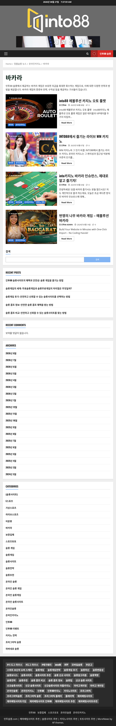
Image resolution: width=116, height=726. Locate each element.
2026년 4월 (11, 380)
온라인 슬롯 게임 (14, 588)
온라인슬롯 (11, 608)
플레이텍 (69, 696)
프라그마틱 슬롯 (13, 642)
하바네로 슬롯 (12, 648)
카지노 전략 (40, 202)
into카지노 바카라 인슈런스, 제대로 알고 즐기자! (31, 189)
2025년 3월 (11, 467)
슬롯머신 (85, 670)
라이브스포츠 (12, 514)
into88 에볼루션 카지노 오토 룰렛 (31, 111)
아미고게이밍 (80, 685)
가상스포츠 (11, 507)
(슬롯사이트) (12, 494)
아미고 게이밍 (97, 685)
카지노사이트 (70, 690)
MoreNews (103, 718)
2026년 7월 (11, 360)
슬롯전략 (10, 568)
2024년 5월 (11, 474)
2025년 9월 (11, 427)
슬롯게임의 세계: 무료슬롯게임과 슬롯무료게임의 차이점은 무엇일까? (39, 288)
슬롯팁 (69, 680)
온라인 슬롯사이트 (14, 601)
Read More (67, 122)
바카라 (11, 125)
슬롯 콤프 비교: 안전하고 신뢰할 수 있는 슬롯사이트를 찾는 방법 (36, 312)
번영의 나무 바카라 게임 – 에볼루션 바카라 (31, 227)
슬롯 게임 (10, 548)
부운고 (89, 664)
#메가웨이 (46, 664)
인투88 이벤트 (12, 628)
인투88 (63, 105)
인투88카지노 (54, 690)
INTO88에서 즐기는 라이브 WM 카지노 (31, 149)
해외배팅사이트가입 (16, 701)
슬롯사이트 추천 (43, 675)
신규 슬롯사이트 (33, 685)
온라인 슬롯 (11, 581)
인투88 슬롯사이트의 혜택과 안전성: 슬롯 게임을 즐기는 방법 (34, 280)
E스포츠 (9, 501)
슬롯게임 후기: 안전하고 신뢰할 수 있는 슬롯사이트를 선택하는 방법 (38, 296)
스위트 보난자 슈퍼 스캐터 (19, 670)
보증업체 (19, 202)
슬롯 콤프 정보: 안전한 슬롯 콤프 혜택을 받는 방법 (29, 304)
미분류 (9, 521)
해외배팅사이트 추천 (65, 701)
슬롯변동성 (98, 670)
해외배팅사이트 (85, 696)
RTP (66, 664)
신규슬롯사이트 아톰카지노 (57, 685)
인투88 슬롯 (105, 53)
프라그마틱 (85, 690)
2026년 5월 (11, 373)
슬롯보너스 (12, 675)
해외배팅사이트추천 (87, 701)
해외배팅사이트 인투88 (41, 701)
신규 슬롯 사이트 (84, 680)
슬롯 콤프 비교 (38, 680)
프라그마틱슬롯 (14, 696)
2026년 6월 (11, 366)
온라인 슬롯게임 (13, 595)
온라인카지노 (20, 125)
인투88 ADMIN (67, 224)
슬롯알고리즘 (80, 675)
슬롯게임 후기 (70, 670)
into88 (58, 664)
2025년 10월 (11, 420)
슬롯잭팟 (94, 675)
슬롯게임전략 (54, 670)
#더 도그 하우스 (14, 664)
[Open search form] (87, 53)
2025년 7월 (11, 440)
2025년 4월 (11, 460)
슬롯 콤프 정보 (55, 680)
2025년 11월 (11, 413)
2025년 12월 (11, 407)
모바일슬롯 (77, 664)
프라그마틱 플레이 (53, 696)
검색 (8, 251)
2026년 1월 (11, 400)
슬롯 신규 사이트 (62, 675)
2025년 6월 (11, 447)
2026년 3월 (11, 387)
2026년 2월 (11, 393)
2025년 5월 (11, 454)
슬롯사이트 (11, 561)
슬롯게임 (10, 554)
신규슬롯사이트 (14, 685)
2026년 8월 (11, 353)
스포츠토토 (11, 541)
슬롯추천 (10, 575)
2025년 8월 (11, 434)
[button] (6, 54)
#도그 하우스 (32, 664)
